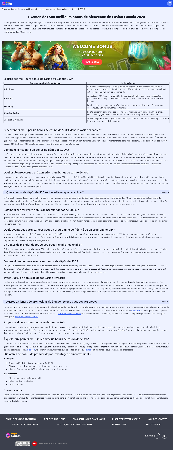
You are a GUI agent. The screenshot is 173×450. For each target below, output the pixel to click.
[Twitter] (164, 436)
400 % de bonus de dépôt (69, 313)
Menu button (169, 3)
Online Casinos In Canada (21, 419)
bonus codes (136, 310)
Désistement (153, 424)
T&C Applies (92, 66)
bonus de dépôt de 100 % (26, 316)
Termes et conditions (25, 424)
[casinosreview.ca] (9, 3)
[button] (165, 192)
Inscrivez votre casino (126, 419)
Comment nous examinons (89, 419)
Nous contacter (157, 419)
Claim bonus (92, 61)
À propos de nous (54, 419)
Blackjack (31, 349)
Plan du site (119, 424)
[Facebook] (157, 436)
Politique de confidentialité (75, 424)
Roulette (89, 349)
